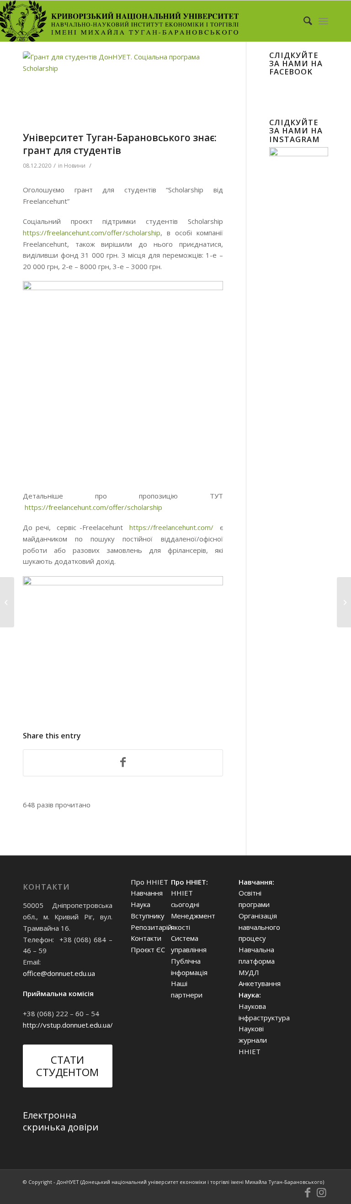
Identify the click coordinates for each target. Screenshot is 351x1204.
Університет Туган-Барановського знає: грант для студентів (120, 143)
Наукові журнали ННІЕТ (253, 1040)
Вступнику (148, 915)
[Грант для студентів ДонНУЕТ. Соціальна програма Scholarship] (123, 89)
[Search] (303, 21)
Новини (74, 166)
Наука (140, 904)
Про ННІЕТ (149, 881)
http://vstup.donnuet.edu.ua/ (68, 1024)
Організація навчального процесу (259, 927)
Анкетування (260, 983)
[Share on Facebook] (123, 763)
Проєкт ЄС (148, 949)
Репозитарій (151, 927)
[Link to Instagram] (321, 1192)
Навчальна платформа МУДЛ (257, 961)
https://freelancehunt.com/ (171, 527)
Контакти (146, 938)
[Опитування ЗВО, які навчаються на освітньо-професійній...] (344, 602)
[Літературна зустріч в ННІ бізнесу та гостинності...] (7, 602)
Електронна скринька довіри (60, 1121)
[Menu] (323, 21)
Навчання (147, 892)
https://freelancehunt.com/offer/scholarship (91, 232)
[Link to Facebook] (307, 1192)
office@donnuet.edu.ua (59, 973)
